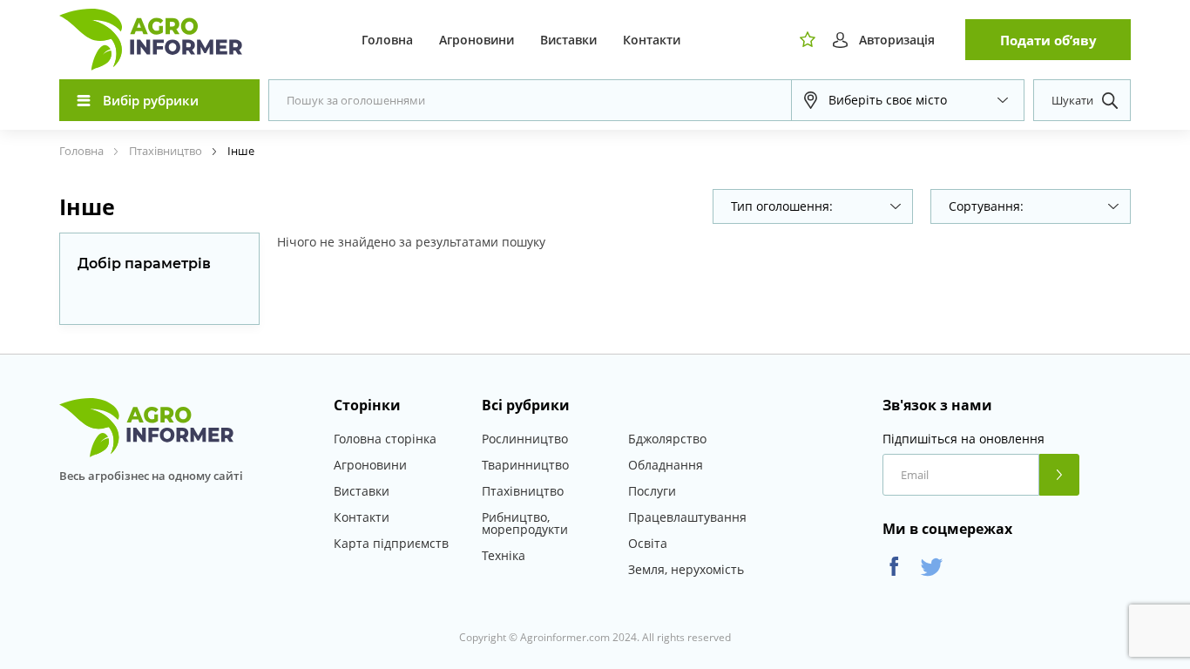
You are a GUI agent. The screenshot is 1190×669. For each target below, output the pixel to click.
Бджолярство (667, 438)
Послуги (652, 491)
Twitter (931, 567)
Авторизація (897, 39)
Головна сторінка (385, 438)
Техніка (503, 555)
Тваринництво (525, 464)
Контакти (651, 39)
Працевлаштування (687, 517)
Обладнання (665, 464)
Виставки (568, 39)
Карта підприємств (391, 543)
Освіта (647, 543)
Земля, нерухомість (686, 569)
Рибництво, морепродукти (525, 523)
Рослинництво (525, 438)
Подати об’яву (1048, 40)
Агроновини (476, 39)
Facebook (894, 567)
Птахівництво (523, 491)
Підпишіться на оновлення (963, 439)
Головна (387, 39)
